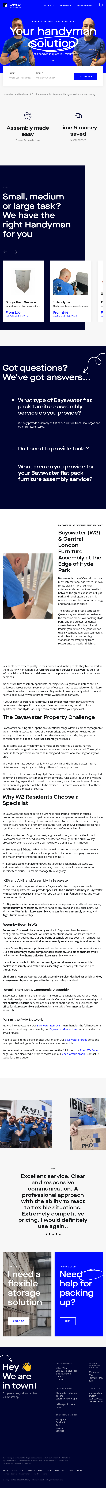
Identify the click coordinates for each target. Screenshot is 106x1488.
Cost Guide (60, 1470)
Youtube (60, 1430)
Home (6, 94)
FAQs (71, 1470)
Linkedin (60, 1428)
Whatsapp (13, 1397)
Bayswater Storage (76, 1039)
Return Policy (18, 1470)
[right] (15, 252)
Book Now (18, 1321)
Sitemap (6, 1474)
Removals (65, 5)
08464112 (66, 1458)
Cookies (14, 1474)
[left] (5, 252)
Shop (67, 1321)
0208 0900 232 (96, 1398)
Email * (39, 73)
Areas (79, 1470)
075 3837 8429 (96, 1401)
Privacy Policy (24, 1474)
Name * (12, 73)
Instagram (61, 1419)
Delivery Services (35, 1470)
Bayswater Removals (49, 1025)
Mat (53, 1168)
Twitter (59, 1425)
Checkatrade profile (73, 1054)
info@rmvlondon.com (96, 1394)
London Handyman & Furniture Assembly (30, 94)
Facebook (60, 1422)
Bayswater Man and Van (63, 1029)
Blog (49, 1470)
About (5, 1470)
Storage (49, 5)
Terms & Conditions (39, 1474)
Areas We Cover (89, 1050)
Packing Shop (84, 5)
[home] (12, 5)
